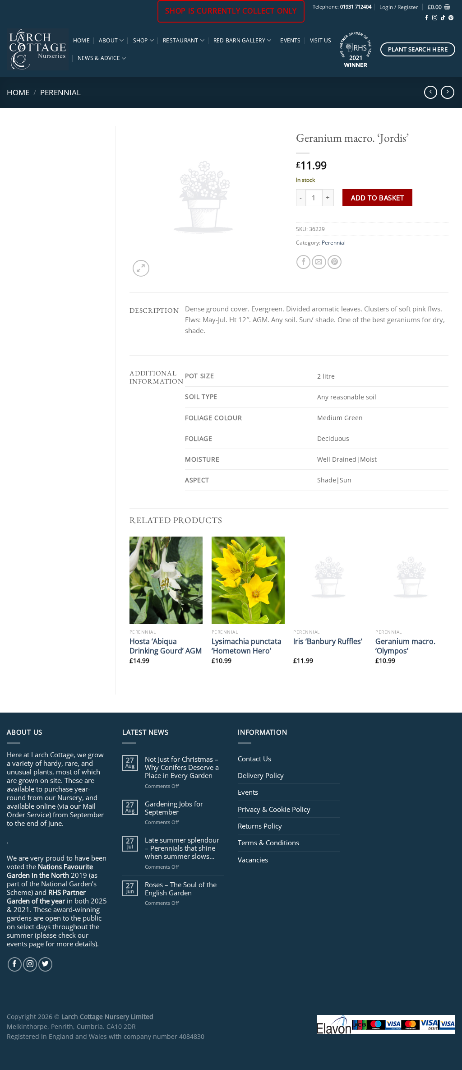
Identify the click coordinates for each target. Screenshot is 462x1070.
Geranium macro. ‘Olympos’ (405, 646)
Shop (140, 40)
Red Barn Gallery (239, 40)
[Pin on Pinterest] (335, 262)
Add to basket (377, 197)
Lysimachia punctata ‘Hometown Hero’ (247, 646)
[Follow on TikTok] (442, 18)
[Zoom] (141, 268)
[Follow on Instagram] (434, 18)
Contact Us (254, 758)
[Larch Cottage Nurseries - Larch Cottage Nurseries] (38, 49)
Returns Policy (260, 825)
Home (81, 40)
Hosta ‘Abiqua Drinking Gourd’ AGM (165, 646)
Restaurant (180, 40)
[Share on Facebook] (303, 262)
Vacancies (253, 859)
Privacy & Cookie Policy (274, 809)
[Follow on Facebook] (426, 18)
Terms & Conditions (268, 842)
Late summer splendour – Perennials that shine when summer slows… (182, 848)
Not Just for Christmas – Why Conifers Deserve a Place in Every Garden (182, 767)
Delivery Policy (261, 775)
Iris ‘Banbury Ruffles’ (327, 641)
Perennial (60, 92)
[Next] (448, 608)
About (108, 40)
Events (290, 40)
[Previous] (130, 608)
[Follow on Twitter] (45, 964)
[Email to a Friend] (319, 262)
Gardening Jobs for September (174, 808)
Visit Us (321, 40)
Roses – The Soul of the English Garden (181, 888)
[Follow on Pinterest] (450, 18)
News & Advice (99, 58)
